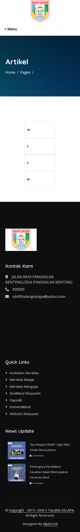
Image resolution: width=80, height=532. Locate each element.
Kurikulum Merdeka (24, 373)
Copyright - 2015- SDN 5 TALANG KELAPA (41, 510)
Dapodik (16, 400)
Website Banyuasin (24, 413)
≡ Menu (10, 29)
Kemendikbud (20, 407)
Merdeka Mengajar (24, 386)
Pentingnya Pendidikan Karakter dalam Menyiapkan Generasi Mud (49, 472)
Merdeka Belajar (22, 379)
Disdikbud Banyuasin (25, 393)
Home (10, 72)
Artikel (40, 72)
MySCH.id (50, 524)
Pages (25, 72)
